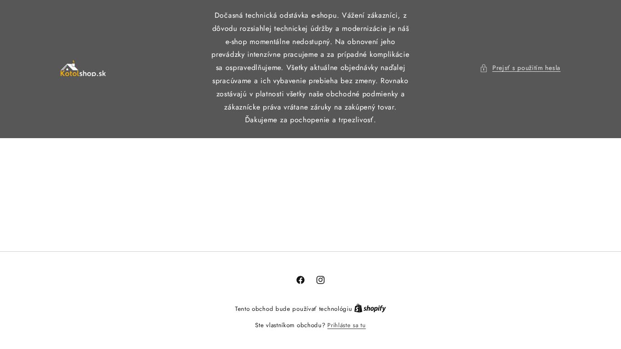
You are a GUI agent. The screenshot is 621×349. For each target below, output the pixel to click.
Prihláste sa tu (346, 325)
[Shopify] (370, 308)
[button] (520, 68)
